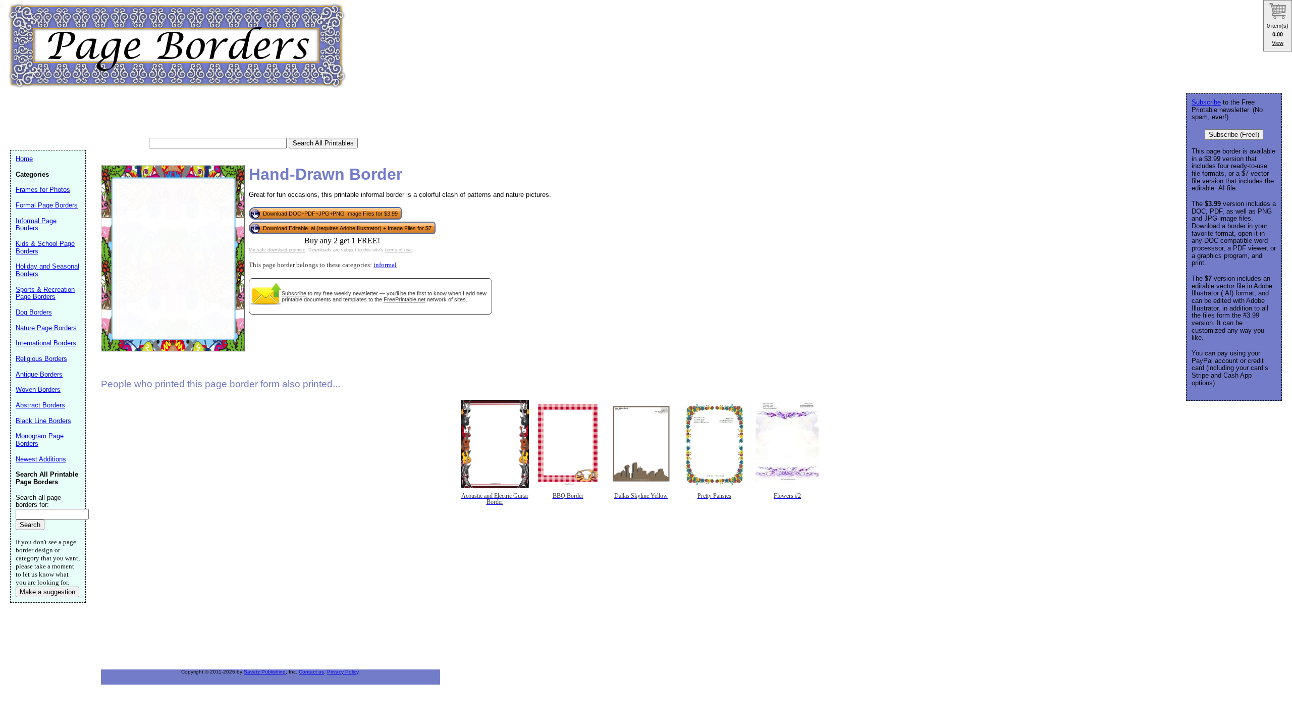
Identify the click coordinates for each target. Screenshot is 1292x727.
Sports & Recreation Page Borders (45, 293)
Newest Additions (41, 459)
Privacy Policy (342, 671)
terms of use (398, 249)
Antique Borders (39, 374)
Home (24, 159)
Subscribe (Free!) (1234, 134)
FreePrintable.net (404, 299)
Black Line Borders (43, 421)
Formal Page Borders (47, 205)
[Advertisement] (194, 113)
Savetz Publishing (265, 671)
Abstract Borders (40, 405)
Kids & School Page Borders (45, 247)
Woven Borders (38, 389)
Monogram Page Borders (40, 439)
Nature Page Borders (46, 328)
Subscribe (294, 293)
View (1277, 43)
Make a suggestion (47, 592)
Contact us (311, 671)
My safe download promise (277, 249)
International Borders (46, 343)
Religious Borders (41, 358)
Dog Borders (34, 312)
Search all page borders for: (38, 501)
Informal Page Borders (36, 224)
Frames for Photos (43, 189)
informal (385, 265)
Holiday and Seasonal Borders (47, 270)
